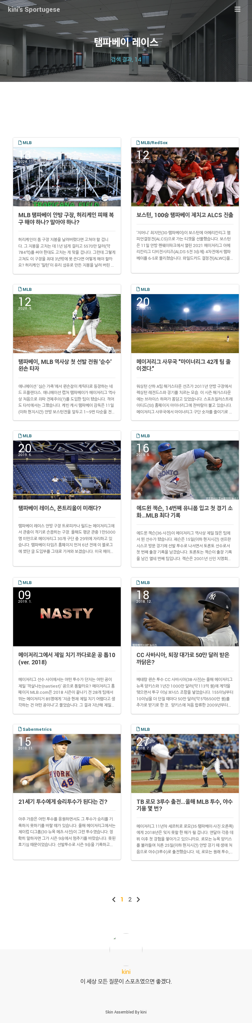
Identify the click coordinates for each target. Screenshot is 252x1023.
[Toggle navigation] (237, 9)
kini (143, 1011)
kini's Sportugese (34, 9)
